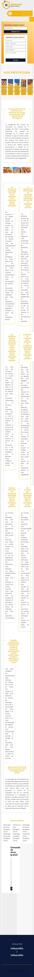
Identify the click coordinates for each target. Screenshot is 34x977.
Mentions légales (17, 971)
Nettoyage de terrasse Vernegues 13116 (6, 837)
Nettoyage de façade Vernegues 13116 (26, 828)
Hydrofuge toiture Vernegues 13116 (26, 837)
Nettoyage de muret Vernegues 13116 (6, 828)
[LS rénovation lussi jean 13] (11, 5)
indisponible (26, 12)
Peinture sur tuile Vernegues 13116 (17, 828)
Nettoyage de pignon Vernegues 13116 (16, 837)
